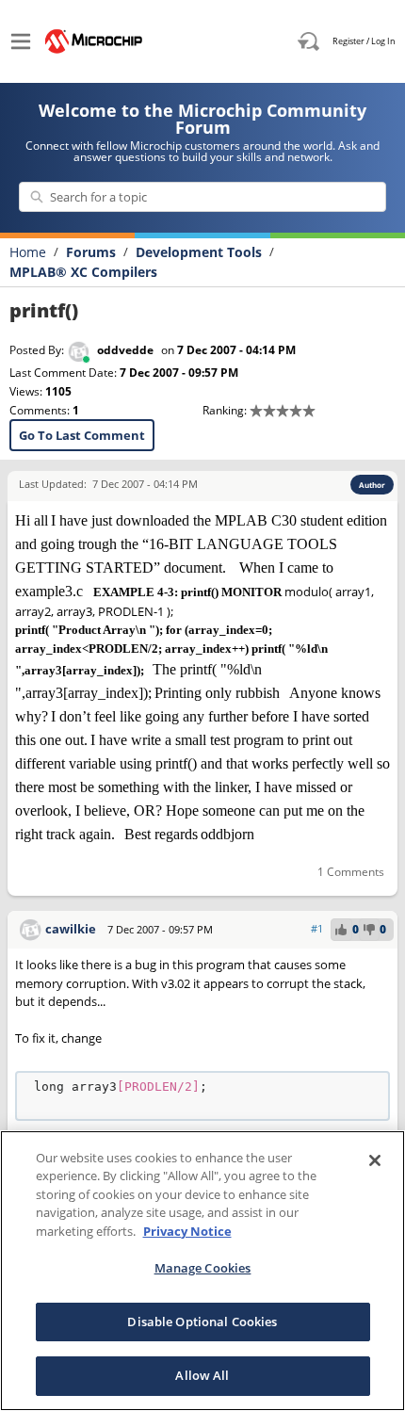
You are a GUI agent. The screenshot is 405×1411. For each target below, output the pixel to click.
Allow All (202, 1375)
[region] (202, 1270)
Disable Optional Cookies (202, 1321)
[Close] (375, 1160)
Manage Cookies (202, 1267)
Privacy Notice (187, 1231)
